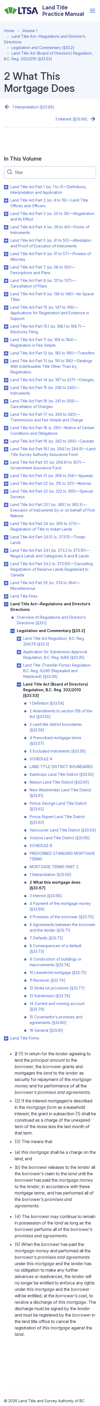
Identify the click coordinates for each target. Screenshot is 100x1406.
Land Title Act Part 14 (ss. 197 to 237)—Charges (52, 379)
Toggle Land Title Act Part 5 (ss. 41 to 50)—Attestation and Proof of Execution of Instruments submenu (6, 241)
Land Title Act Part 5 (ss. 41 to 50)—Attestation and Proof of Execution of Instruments (50, 243)
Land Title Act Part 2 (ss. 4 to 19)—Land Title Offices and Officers (49, 203)
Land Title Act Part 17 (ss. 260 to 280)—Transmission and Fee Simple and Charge (46, 417)
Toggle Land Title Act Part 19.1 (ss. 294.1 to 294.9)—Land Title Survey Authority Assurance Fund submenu (6, 449)
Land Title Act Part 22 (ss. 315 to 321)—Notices (50, 483)
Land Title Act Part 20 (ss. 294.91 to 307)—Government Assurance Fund (47, 465)
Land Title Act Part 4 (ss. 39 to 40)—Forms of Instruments (49, 230)
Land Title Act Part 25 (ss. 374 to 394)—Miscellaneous (45, 585)
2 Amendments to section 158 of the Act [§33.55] (61, 714)
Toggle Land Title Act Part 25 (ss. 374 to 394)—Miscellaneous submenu (6, 583)
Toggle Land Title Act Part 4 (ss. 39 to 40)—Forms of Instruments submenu (6, 227)
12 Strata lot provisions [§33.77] (57, 988)
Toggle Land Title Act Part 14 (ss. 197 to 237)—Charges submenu (6, 380)
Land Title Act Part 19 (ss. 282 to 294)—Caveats (52, 441)
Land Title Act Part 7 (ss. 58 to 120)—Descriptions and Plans (42, 270)
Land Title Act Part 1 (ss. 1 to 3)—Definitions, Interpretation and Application (48, 189)
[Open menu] (92, 11)
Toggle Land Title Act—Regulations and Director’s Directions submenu (6, 604)
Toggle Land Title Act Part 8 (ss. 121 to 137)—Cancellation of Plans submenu (6, 281)
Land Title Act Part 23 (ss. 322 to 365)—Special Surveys (51, 494)
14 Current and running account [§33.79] (57, 1006)
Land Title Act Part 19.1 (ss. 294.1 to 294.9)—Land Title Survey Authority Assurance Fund (52, 452)
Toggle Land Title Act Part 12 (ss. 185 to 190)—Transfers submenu (6, 353)
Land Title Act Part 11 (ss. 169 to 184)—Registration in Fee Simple (43, 342)
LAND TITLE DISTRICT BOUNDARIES (61, 766)
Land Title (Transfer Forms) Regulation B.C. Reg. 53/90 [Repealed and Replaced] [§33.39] (57, 671)
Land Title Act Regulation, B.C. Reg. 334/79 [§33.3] (54, 641)
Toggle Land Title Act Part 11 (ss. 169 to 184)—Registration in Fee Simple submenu (6, 340)
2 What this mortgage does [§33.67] (55, 885)
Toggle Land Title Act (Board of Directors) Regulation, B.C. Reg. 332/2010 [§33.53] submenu (19, 684)
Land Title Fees (23, 596)
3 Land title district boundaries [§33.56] (56, 727)
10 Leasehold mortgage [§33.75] (58, 972)
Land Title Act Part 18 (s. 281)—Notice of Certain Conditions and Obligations (52, 430)
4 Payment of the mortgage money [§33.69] (60, 906)
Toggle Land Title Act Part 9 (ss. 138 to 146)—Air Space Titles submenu (6, 294)
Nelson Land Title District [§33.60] (59, 782)
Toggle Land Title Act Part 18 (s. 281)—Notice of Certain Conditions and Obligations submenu (6, 428)
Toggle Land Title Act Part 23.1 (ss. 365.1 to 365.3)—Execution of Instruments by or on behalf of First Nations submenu (6, 505)
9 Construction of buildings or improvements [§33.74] (56, 962)
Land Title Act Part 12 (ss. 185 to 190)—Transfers (52, 353)
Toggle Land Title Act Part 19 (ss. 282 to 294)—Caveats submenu (6, 441)
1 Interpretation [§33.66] (33, 107)
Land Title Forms (24, 1038)
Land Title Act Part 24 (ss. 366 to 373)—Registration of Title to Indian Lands (45, 526)
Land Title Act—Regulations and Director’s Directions (50, 607)
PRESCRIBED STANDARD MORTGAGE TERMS (62, 856)
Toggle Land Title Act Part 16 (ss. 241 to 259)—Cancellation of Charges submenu (6, 401)
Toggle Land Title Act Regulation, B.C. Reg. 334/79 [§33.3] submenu (19, 639)
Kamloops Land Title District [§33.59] (62, 774)
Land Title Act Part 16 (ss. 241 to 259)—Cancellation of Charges (44, 404)
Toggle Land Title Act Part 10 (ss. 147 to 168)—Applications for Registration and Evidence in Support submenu (6, 307)
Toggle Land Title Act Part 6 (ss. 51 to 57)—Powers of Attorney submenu (6, 254)
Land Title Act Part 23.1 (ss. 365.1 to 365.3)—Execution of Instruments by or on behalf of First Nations (52, 510)
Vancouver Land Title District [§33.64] (63, 830)
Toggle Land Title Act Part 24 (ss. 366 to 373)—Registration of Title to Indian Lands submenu (6, 524)
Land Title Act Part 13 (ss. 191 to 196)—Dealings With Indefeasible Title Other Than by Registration (51, 366)
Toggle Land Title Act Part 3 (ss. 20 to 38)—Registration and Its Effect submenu (6, 214)
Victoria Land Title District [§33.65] (60, 838)
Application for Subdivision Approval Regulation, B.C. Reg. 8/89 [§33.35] (55, 654)
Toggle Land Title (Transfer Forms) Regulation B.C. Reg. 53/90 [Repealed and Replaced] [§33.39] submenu (19, 665)
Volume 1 (29, 30)
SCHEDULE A (41, 759)
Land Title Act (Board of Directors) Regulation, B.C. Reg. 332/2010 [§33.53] (55, 690)
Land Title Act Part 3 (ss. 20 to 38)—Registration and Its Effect (52, 216)
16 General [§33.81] (46, 1030)
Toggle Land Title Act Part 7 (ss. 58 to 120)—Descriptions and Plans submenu (6, 267)
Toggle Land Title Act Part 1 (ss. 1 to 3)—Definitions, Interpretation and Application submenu (6, 187)
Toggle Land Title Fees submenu (6, 596)
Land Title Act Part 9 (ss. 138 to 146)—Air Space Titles (52, 297)
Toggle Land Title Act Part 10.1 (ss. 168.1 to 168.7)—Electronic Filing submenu (6, 326)
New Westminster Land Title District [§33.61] (60, 793)
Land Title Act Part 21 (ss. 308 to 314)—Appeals (51, 475)
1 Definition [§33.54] (47, 703)
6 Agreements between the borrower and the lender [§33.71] (62, 927)
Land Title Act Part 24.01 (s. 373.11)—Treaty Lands (47, 540)
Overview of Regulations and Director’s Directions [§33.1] (51, 620)
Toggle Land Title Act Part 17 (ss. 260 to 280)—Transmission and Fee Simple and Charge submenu (6, 415)
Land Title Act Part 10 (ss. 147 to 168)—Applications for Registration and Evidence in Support (49, 313)
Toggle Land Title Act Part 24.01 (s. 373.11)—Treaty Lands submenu (6, 537)
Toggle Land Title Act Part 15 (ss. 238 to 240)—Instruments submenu (6, 388)
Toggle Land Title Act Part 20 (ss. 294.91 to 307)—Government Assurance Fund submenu (6, 462)
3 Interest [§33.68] (71, 119)
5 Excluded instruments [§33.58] (58, 751)
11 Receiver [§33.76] (47, 980)
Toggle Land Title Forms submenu (6, 1038)
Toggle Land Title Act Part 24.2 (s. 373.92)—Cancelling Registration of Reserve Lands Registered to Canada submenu (6, 564)
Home (9, 30)
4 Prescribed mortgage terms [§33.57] (55, 740)
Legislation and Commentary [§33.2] (42, 47)
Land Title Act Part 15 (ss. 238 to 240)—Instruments (44, 390)
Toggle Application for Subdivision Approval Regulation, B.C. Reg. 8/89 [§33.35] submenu (19, 652)
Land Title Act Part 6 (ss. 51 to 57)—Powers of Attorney (50, 256)
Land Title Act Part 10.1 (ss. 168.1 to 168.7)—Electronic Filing (47, 329)
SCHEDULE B (41, 845)
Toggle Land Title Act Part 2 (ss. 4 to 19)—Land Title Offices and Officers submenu (6, 200)
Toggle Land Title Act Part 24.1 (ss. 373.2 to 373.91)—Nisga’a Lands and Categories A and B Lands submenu (6, 551)
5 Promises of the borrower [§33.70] (62, 916)
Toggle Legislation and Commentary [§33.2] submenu (12, 631)
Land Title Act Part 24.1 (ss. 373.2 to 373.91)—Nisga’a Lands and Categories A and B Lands (50, 553)
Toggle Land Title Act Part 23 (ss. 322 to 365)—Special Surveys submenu (6, 491)
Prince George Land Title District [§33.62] (58, 806)
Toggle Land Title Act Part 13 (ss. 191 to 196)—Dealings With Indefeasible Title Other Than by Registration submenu (6, 361)
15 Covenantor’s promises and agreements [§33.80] (56, 1020)
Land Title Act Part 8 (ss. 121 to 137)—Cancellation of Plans (42, 283)
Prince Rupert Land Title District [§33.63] (57, 819)
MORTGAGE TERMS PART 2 (54, 866)
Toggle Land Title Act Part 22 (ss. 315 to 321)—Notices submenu (6, 484)
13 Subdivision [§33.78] (50, 995)
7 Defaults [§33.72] (46, 938)
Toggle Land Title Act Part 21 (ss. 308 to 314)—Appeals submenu (6, 476)
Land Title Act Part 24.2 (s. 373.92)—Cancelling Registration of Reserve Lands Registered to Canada (51, 569)
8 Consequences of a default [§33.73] (55, 948)
